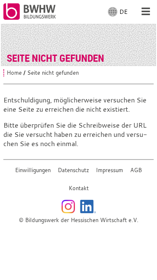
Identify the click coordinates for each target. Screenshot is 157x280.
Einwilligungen (33, 170)
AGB (136, 170)
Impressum (109, 170)
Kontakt (79, 188)
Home (14, 72)
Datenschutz (73, 170)
